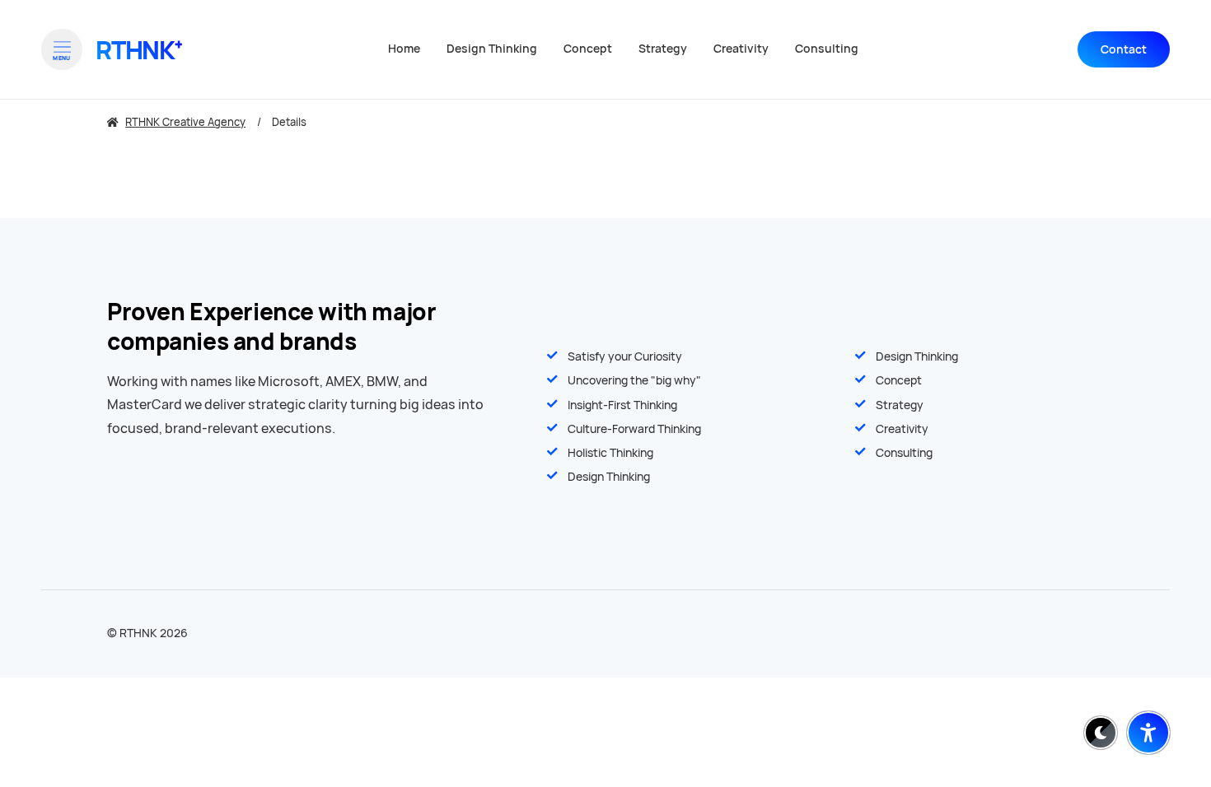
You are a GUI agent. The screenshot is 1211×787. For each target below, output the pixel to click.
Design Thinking (917, 356)
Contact (1124, 49)
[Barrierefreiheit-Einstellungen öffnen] (1148, 732)
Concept (899, 380)
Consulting (904, 452)
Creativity (902, 428)
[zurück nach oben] (1148, 692)
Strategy (899, 405)
